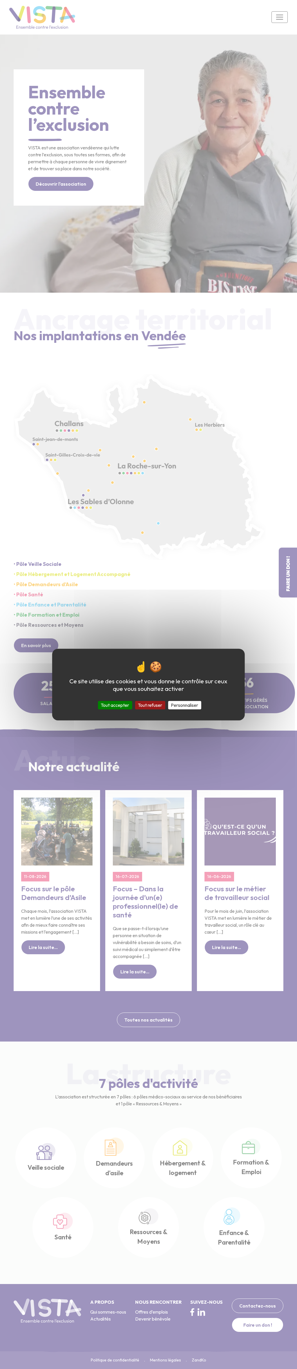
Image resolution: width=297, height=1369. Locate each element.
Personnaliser (184, 705)
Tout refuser (150, 705)
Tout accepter (115, 705)
